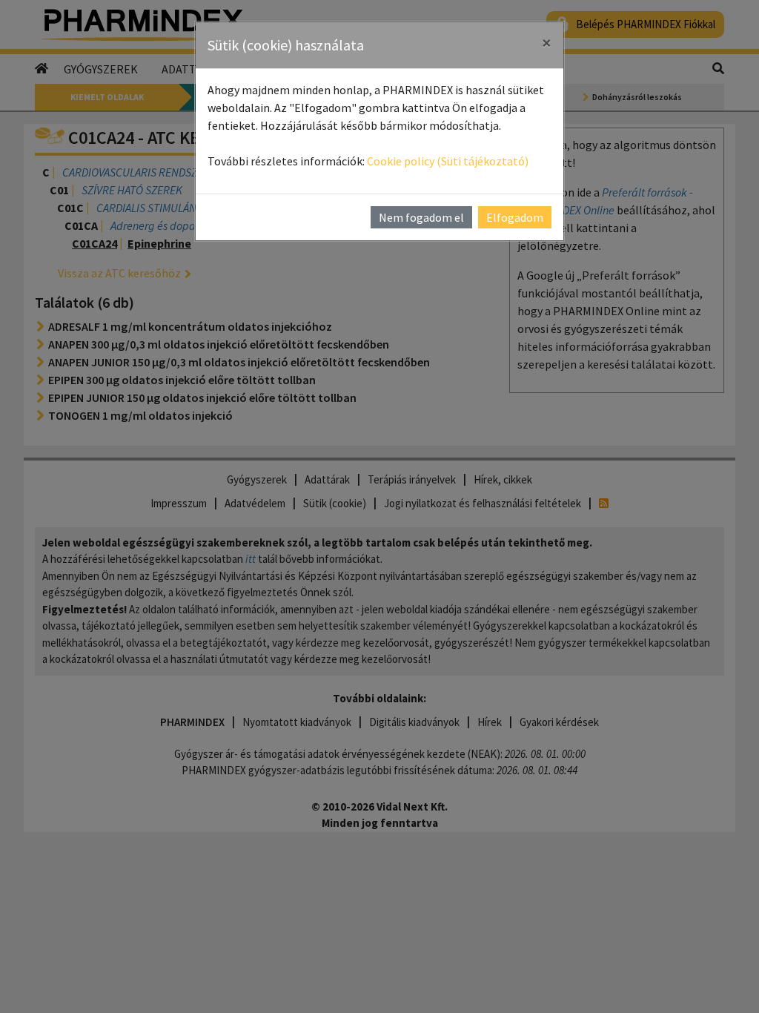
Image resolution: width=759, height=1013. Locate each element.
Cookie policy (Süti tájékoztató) (447, 161)
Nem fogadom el (421, 217)
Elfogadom (514, 217)
